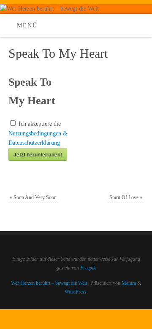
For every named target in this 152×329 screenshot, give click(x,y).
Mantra (129, 283)
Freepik (87, 268)
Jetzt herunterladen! (38, 154)
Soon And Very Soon (33, 197)
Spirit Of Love (125, 197)
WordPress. (76, 292)
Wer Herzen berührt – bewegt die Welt (49, 283)
